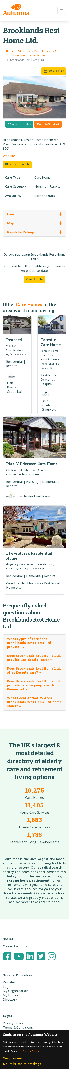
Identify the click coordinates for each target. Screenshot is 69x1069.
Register (9, 982)
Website (9, 156)
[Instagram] (51, 956)
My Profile (10, 995)
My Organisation (15, 991)
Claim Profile (34, 279)
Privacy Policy (13, 1023)
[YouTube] (19, 956)
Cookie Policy (31, 1051)
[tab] (34, 643)
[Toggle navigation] (62, 11)
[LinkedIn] (30, 956)
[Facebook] (7, 956)
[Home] (16, 9)
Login (7, 986)
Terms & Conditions (18, 1027)
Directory (10, 999)
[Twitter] (40, 956)
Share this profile (20, 124)
